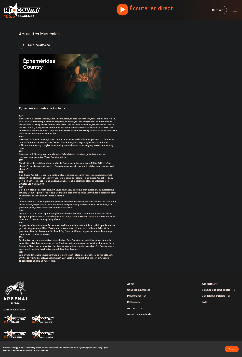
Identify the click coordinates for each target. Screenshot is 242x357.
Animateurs (134, 308)
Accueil (131, 283)
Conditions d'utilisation (216, 295)
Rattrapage (134, 302)
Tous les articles (39, 45)
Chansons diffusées (138, 289)
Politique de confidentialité (218, 289)
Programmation (136, 295)
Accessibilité (210, 283)
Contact (217, 10)
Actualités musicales (139, 314)
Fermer (232, 349)
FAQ (204, 302)
